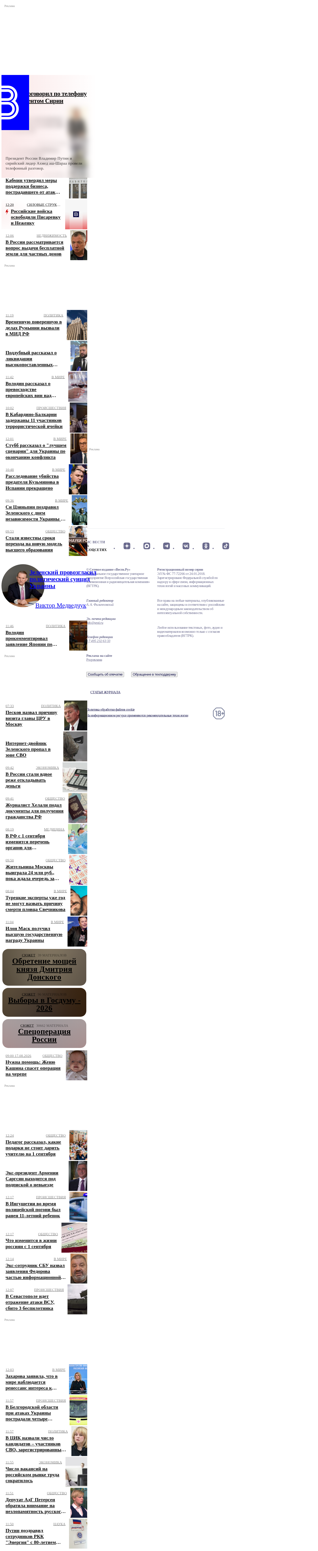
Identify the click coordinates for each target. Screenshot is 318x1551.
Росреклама (94, 660)
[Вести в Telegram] (166, 546)
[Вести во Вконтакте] (186, 546)
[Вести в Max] (146, 546)
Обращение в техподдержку (154, 674)
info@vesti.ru (94, 623)
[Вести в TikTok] (226, 546)
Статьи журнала (105, 692)
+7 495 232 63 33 (98, 641)
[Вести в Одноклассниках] (206, 546)
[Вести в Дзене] (127, 546)
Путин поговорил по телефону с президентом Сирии (46, 97)
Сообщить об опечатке (105, 674)
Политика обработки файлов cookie (110, 709)
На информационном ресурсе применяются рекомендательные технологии (137, 715)
